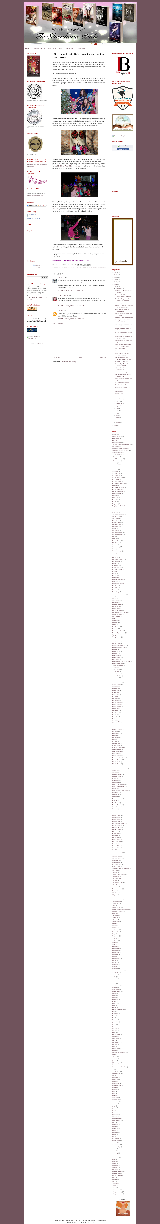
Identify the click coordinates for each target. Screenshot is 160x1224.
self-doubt (115, 1142)
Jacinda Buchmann (117, 665)
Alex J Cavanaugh (117, 458)
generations (115, 1022)
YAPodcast (115, 917)
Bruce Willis (115, 512)
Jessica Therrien (116, 676)
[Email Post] (78, 264)
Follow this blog (123, 149)
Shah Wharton (116, 843)
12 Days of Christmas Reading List (121, 444)
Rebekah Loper (116, 829)
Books (61, 48)
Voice (113, 905)
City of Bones (116, 542)
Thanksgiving (115, 876)
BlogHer (114, 501)
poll (113, 1112)
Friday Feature (116, 608)
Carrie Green (115, 520)
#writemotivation (116, 442)
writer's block (115, 1183)
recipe (114, 1122)
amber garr (115, 925)
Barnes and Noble (117, 489)
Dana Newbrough (117, 551)
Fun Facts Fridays (117, 610)
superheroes (115, 1165)
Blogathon (115, 504)
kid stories (115, 1065)
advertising (115, 923)
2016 (115, 275)
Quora (114, 813)
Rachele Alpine (116, 821)
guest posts (115, 1038)
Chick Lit (114, 538)
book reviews (115, 952)
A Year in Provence (117, 452)
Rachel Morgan (116, 817)
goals (113, 1032)
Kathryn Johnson (117, 704)
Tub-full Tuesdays (117, 888)
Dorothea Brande (117, 569)
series (113, 1151)
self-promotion (116, 1144)
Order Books (81, 48)
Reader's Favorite (117, 825)
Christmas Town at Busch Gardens (69, 166)
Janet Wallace (116, 669)
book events (115, 950)
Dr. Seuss (114, 571)
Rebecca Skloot (116, 827)
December (118, 288)
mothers (114, 1087)
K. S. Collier (115, 692)
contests (114, 987)
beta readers (115, 931)
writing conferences (117, 1194)
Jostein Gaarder (116, 684)
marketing (115, 1079)
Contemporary (116, 546)
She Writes (115, 850)
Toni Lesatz (115, 886)
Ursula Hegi (115, 897)
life (113, 1069)
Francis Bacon (116, 606)
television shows (116, 1173)
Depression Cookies (117, 559)
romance (114, 1132)
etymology (115, 999)
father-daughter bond (118, 1009)
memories (114, 1081)
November (118, 399)
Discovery (114, 563)
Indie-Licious (115, 653)
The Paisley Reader (117, 882)
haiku (113, 1040)
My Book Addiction (117, 774)
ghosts (114, 1024)
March (117, 417)
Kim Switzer (115, 716)
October (118, 401)
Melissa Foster (116, 755)
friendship (115, 1020)
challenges (115, 966)
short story (115, 1153)
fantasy (114, 1007)
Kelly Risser (115, 712)
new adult (115, 1097)
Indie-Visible (115, 655)
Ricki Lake (115, 831)
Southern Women (117, 858)
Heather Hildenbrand (118, 630)
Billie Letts (115, 497)
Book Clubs (70, 48)
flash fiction (115, 1013)
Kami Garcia (115, 700)
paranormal (115, 1101)
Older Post (103, 358)
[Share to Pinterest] (90, 265)
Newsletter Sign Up (38, 48)
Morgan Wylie (116, 770)
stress (113, 1159)
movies (114, 1089)
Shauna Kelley (116, 848)
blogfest (114, 942)
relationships (115, 1124)
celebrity (114, 962)
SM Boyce (115, 835)
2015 (115, 277)
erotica (114, 997)
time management (117, 1175)
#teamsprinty (115, 438)
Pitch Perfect (115, 811)
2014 (115, 279)
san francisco (115, 1138)
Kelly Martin (115, 710)
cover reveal (115, 989)
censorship (115, 964)
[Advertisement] (36, 383)
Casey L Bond (116, 522)
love (113, 1075)
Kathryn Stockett (116, 706)
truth (113, 1177)
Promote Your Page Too (33, 218)
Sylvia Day (115, 870)
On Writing (115, 796)
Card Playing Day (120, 303)
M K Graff (114, 741)
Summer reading (116, 864)
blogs (113, 944)
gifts (79, 267)
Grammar (114, 622)
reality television (116, 1120)
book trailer (115, 954)
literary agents (116, 1071)
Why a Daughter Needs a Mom (120, 909)
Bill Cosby (115, 495)
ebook (114, 993)
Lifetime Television (117, 729)
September (119, 403)
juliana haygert (116, 1062)
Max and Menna (116, 753)
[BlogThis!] (83, 265)
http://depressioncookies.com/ (35, 195)
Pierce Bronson (116, 807)
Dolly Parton (115, 565)
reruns (114, 1126)
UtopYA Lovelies (116, 899)
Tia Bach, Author (61, 17)
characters (115, 968)
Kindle (114, 718)
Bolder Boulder (116, 508)
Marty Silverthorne (117, 751)
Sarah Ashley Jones (117, 839)
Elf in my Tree (119, 391)
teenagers (115, 1169)
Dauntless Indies (116, 555)
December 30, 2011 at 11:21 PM (71, 306)
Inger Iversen (115, 659)
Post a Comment (57, 324)
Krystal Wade (115, 725)
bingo (113, 934)
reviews (114, 1130)
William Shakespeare (118, 911)
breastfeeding (116, 958)
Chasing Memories (117, 532)
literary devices (116, 1073)
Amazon (114, 463)
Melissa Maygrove (117, 759)
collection (114, 979)
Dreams (114, 573)
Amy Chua (115, 469)
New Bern (115, 788)
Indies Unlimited (116, 657)
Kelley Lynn (115, 708)
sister (113, 1155)
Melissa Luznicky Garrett (118, 757)
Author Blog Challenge (118, 483)
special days (115, 1157)
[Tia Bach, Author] (27, 217)
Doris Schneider (116, 567)
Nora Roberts (115, 794)
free (113, 1017)
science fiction (116, 1140)
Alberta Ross (115, 456)
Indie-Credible (116, 651)
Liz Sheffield (115, 737)
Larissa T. (61, 277)
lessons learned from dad (119, 1067)
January (118, 422)
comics (114, 983)
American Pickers (117, 467)
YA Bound (115, 915)
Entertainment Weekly (118, 583)
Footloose (115, 602)
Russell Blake (116, 833)
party (113, 1106)
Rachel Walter (116, 819)
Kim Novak (115, 714)
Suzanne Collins (116, 866)
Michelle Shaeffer (117, 766)
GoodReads (115, 620)
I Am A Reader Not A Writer (119, 645)
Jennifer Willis (116, 671)
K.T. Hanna (115, 696)
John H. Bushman (117, 682)
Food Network (116, 600)
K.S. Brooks (115, 694)
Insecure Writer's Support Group (121, 661)
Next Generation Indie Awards (120, 790)
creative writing (116, 991)
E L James (115, 575)
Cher (113, 536)
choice (114, 976)
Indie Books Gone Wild (118, 647)
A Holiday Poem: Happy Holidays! (124, 317)
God (113, 618)
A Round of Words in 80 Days (120, 450)
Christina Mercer (116, 540)
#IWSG (114, 434)
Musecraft (115, 772)
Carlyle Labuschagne (118, 514)
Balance (114, 485)
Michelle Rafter (116, 764)
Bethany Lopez (116, 493)
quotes (114, 1116)
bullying (114, 960)
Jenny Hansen (116, 673)
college (114, 981)
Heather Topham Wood (118, 632)
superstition (115, 1167)
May (117, 413)
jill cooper (114, 1058)
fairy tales (114, 1003)
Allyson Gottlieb (116, 460)
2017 (115, 272)
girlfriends (114, 1028)
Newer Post (56, 358)
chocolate (115, 974)
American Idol (116, 465)
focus (113, 1015)
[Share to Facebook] (88, 265)
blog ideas (115, 940)
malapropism (115, 1077)
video (113, 1181)
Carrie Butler (115, 518)
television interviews (117, 1171)
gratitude (114, 1036)
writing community (117, 1192)
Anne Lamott (115, 479)
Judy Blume (115, 686)
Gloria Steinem (116, 616)
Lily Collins (115, 731)
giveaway (114, 1030)
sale (113, 1136)
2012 (115, 284)
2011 (115, 286)
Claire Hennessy (63, 295)
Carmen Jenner (116, 516)
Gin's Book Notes (117, 614)
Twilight (114, 890)
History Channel (116, 637)
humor (114, 1050)
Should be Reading (117, 852)
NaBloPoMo (102, 267)
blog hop (114, 938)
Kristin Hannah (116, 723)
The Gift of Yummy (120, 348)
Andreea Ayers (116, 473)
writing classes (116, 1189)
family (73, 267)
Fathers (114, 598)
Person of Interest (117, 804)
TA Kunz (114, 872)
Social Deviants (116, 856)
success (114, 1161)
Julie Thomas (115, 690)
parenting (114, 1103)
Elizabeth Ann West (117, 579)
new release (115, 1099)
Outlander (115, 800)
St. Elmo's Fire (116, 860)
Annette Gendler (116, 481)
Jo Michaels (115, 678)
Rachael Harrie (116, 815)
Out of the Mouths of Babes (122, 396)
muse (113, 1091)
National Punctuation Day (119, 786)
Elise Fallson (115, 577)
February (118, 420)
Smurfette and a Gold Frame (123, 351)
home (113, 1046)
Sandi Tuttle (115, 837)
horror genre (115, 1048)
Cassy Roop (115, 526)
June (117, 410)
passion (114, 1108)
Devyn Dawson (116, 561)
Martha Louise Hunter (118, 747)
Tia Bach (60, 311)
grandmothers (116, 1034)
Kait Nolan (115, 698)
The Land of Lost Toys (121, 372)
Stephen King (116, 862)
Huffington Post (116, 641)
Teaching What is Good (118, 874)
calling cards (37, 267)
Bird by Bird (115, 499)
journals (114, 1060)
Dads (113, 549)
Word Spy (115, 913)
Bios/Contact (52, 48)
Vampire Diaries (116, 901)
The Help (114, 880)
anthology (115, 927)
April (117, 415)
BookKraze (115, 510)
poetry (114, 1110)
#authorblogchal (116, 436)
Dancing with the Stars (118, 553)
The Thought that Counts (122, 385)
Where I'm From (116, 907)
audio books (115, 929)
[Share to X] (85, 265)
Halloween (115, 628)
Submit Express (36, 320)
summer (114, 1163)
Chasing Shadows (117, 534)
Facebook (115, 590)
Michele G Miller (116, 762)
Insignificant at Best (117, 663)
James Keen (115, 667)
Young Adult (115, 921)
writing (114, 1187)
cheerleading (115, 972)
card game (55, 209)
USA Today (115, 893)
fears (113, 1011)
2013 (115, 282)
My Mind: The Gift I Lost (121, 361)
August (118, 406)
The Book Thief (116, 878)
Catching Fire (115, 530)
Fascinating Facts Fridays (119, 594)
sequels (114, 1148)
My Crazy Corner (116, 776)
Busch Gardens (65, 267)
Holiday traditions (89, 267)
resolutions (115, 1128)
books (114, 956)
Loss (113, 739)
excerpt (114, 1001)
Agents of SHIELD (117, 454)
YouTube (114, 919)
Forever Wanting (119, 393)
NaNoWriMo (115, 782)
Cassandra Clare (116, 524)
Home (27, 48)
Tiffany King (115, 884)
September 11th (116, 841)
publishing (115, 1114)
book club (115, 946)
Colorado (114, 544)
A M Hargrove (116, 446)
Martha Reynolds (116, 749)
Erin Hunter (115, 585)
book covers (115, 948)
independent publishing (118, 1052)
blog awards (115, 936)
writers (114, 1185)
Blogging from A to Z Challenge (120, 506)
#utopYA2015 (116, 440)
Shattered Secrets (117, 845)
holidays (114, 1044)
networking (115, 1095)
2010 (115, 425)
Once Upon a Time (117, 798)
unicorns (114, 1179)
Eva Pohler (115, 587)
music (113, 1093)
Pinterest (114, 809)
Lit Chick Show (116, 733)
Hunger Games (116, 643)
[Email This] (81, 265)
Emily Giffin (115, 581)
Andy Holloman (116, 475)
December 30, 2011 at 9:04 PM (70, 290)
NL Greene (115, 778)
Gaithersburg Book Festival (119, 612)
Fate (113, 596)
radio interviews (116, 1118)
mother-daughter (116, 1085)
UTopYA (114, 895)
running (114, 1134)
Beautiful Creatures (117, 491)
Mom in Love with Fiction (119, 768)
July (117, 408)
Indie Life (114, 649)
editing (114, 995)
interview (114, 1056)
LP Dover (114, 727)
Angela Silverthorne (117, 477)
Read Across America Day (119, 823)
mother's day (115, 1083)
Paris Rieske (115, 802)
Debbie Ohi (115, 557)
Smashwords (115, 854)
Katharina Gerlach (117, 702)
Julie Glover (115, 688)
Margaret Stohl (116, 743)
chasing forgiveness (117, 970)
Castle (114, 528)
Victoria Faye (115, 903)
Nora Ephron (115, 792)
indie (113, 1054)
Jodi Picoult (115, 680)
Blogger (40, 343)
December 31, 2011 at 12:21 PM (71, 319)
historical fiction (116, 1042)
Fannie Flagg (115, 592)
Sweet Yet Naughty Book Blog (120, 868)
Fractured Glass (116, 604)
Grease (114, 624)
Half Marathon (116, 626)
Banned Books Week (118, 487)
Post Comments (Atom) (68, 362)
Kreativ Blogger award (118, 721)
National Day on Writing (118, 784)
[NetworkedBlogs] (123, 145)
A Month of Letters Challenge (120, 448)
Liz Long (114, 735)
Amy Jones (115, 471)
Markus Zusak (116, 745)
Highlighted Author (117, 635)
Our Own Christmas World (122, 382)
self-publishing (116, 1146)
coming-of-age (116, 985)
